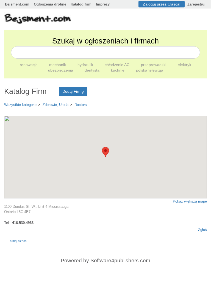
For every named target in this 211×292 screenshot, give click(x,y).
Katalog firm (81, 4)
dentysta (93, 70)
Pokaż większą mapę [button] (190, 201)
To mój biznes (17, 240)
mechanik (58, 64)
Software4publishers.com (120, 260)
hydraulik (85, 64)
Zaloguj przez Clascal (161, 4)
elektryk (184, 64)
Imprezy (103, 4)
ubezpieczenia (61, 70)
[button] (105, 152)
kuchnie (118, 70)
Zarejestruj (196, 4)
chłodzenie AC (118, 64)
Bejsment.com (17, 4)
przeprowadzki (154, 64)
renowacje (29, 64)
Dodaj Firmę (73, 91)
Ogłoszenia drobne (50, 4)
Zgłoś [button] (202, 230)
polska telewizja (149, 70)
